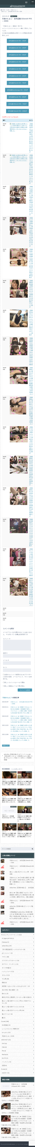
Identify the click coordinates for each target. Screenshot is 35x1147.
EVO (4, 1043)
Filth (4, 1047)
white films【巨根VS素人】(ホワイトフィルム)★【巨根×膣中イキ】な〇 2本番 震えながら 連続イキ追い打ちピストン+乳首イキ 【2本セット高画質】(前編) (16, 1108)
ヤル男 (5, 979)
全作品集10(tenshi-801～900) (16, 104)
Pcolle (4, 1069)
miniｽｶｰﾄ (5, 1073)
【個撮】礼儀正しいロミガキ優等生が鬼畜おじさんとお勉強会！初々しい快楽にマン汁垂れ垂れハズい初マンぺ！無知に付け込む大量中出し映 (31, 263)
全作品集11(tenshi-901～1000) (16, 111)
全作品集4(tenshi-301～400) (17, 62)
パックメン (6, 1062)
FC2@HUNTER (8, 938)
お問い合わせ (26, 2)
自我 (4, 1065)
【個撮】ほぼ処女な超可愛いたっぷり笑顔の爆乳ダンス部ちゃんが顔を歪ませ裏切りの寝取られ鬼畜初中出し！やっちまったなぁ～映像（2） (31, 168)
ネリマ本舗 (6, 968)
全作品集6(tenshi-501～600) (17, 76)
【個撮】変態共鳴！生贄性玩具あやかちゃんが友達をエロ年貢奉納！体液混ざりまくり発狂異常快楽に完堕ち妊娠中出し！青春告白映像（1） (32, 470)
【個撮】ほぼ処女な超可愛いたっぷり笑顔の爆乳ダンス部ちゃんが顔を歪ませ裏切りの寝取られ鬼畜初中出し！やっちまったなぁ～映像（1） (31, 137)
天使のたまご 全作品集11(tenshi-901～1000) (21, 703)
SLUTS (5, 1058)
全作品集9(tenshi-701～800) (17, 97)
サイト (5, 667)
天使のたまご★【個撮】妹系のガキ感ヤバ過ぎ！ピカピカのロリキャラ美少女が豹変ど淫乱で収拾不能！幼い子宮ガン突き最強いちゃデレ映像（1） (21, 737)
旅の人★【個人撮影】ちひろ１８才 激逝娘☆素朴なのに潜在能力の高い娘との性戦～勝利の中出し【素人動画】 (22, 895)
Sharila (5, 1054)
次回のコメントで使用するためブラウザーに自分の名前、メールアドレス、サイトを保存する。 (17, 677)
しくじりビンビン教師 (10, 1029)
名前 (5, 653)
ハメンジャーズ (8, 971)
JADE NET (6, 1040)
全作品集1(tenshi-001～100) (17, 40)
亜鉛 (4, 982)
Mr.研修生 (6, 1025)
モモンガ (6, 975)
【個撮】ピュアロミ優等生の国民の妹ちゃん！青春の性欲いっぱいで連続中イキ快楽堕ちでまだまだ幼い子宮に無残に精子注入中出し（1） (31, 200)
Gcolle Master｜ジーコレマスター (16, 1144)
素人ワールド (7, 1014)
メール (6, 660)
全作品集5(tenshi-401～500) (17, 69)
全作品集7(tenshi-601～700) (17, 83)
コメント (6, 638)
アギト (5, 957)
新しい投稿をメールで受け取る (14, 686)
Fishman (5, 942)
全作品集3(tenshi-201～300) (17, 55)
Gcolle (5, 1021)
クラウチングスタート (10, 960)
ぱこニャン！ (7, 953)
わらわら (6, 1032)
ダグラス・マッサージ (10, 964)
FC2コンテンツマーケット (11, 935)
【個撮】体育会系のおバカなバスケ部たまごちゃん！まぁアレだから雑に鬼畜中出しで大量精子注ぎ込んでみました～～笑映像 (31, 322)
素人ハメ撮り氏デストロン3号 (13, 1010)
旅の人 (5, 993)
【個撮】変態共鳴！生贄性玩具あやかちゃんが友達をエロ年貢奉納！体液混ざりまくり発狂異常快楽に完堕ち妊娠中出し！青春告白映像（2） (32, 501)
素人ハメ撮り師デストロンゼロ (13, 1006)
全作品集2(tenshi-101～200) (17, 48)
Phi (4, 1051)
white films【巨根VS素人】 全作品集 (22, 887)
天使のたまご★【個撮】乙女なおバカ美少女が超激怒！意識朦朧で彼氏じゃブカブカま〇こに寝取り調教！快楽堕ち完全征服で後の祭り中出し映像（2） (21, 710)
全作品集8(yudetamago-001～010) (16, 90)
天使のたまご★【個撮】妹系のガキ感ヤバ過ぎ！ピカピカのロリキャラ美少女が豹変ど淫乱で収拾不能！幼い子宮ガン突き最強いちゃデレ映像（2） (21, 728)
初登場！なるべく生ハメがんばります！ (16, 986)
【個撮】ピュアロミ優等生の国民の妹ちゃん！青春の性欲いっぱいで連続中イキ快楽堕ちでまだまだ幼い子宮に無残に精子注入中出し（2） (31, 231)
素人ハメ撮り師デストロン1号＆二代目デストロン (16, 1002)
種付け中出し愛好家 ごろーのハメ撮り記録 (16, 997)
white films (6, 946)
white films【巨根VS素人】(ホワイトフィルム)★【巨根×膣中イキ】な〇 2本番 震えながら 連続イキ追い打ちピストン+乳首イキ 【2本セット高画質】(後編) (18, 757)
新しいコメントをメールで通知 (14, 682)
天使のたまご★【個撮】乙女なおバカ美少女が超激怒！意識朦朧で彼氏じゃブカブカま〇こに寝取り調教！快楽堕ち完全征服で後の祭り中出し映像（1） (21, 719)
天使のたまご (7, 697)
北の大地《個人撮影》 (10, 990)
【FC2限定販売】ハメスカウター (13, 949)
